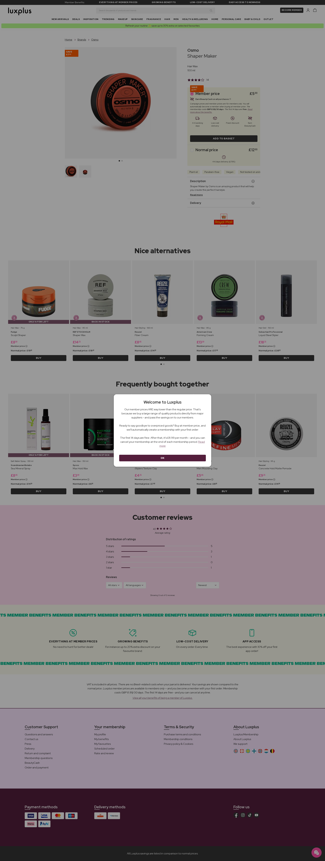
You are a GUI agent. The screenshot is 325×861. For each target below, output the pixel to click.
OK (163, 457)
